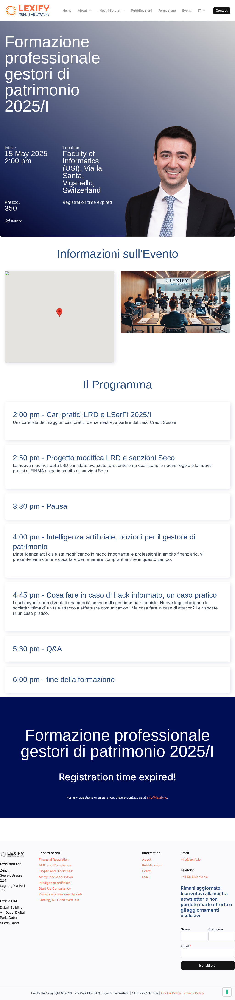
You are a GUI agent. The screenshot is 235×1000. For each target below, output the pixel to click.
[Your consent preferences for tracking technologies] (227, 992)
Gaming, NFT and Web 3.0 (59, 900)
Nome (185, 929)
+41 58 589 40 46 (194, 877)
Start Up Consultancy (55, 888)
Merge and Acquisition (56, 877)
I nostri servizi (109, 10)
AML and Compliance (55, 865)
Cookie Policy (171, 993)
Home (67, 10)
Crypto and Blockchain (56, 871)
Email (185, 946)
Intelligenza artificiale (54, 883)
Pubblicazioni (141, 10)
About (82, 10)
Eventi (187, 10)
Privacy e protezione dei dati (60, 894)
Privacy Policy (194, 993)
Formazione (167, 10)
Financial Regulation (54, 859)
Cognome (215, 929)
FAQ (145, 877)
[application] (89, 10)
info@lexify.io (157, 797)
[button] (221, 10)
